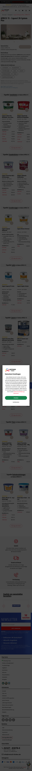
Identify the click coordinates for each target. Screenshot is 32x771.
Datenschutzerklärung (19, 391)
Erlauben (16, 398)
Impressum (16, 393)
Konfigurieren (16, 402)
